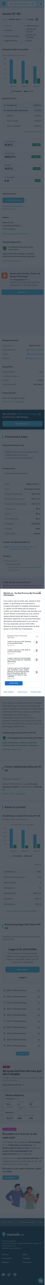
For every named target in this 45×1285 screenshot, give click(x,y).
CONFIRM (13, 683)
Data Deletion (9, 692)
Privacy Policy (36, 692)
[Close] (40, 593)
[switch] (36, 642)
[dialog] (22, 642)
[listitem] (22, 636)
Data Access (22, 692)
